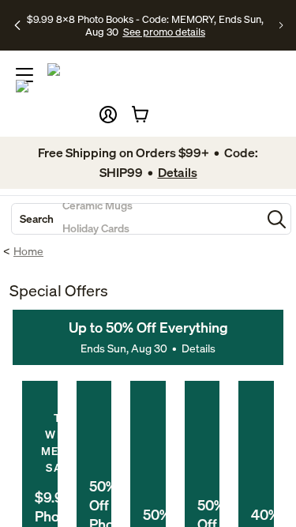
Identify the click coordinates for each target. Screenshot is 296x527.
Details (198, 348)
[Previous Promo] (18, 25)
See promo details (164, 31)
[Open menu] (24, 75)
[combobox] (137, 219)
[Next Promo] (281, 25)
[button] (108, 114)
